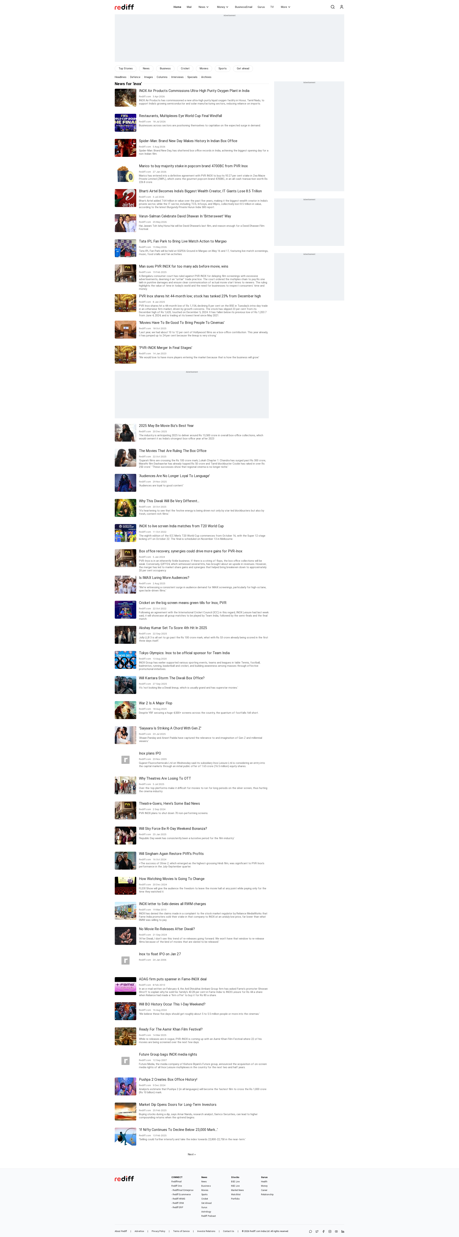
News (202, 7)
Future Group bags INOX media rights (168, 1054)
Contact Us (228, 1231)
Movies (204, 68)
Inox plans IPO (150, 753)
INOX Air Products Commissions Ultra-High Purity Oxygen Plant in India (194, 91)
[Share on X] (317, 1231)
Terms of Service (181, 1231)
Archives (206, 77)
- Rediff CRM (177, 1203)
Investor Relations (206, 1231)
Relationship (267, 1194)
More (284, 7)
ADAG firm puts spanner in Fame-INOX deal (173, 979)
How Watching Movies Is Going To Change (171, 879)
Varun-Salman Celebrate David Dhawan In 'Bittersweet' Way (185, 216)
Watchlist (236, 1194)
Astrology (206, 1211)
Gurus (261, 7)
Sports (223, 68)
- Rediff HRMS (178, 1199)
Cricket (185, 68)
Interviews (177, 77)
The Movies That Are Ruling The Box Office (172, 451)
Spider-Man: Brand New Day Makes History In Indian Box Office (188, 141)
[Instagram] (329, 1231)
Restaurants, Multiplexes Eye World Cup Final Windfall (180, 116)
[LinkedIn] (342, 1231)
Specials (192, 77)
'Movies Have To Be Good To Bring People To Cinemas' (181, 323)
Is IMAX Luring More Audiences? (164, 578)
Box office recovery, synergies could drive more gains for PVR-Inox (191, 551)
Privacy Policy (158, 1231)
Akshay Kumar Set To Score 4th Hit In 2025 (173, 628)
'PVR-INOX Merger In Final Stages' (165, 348)
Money (221, 7)
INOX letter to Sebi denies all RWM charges (172, 904)
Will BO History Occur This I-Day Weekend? (172, 1004)
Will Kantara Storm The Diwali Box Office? (172, 678)
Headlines (120, 77)
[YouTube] (336, 1231)
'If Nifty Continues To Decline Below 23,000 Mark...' (178, 1130)
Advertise (139, 1231)
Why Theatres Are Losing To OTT (165, 778)
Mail (189, 7)
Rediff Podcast (208, 1216)
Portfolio (235, 1199)
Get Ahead (206, 1203)
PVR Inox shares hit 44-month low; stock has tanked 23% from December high (200, 296)
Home (177, 7)
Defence (135, 77)
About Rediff (121, 1231)
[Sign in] (341, 7)
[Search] (332, 7)
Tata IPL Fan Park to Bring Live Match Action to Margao (183, 241)
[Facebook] (323, 1231)
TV (272, 7)
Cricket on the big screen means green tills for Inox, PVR (182, 603)
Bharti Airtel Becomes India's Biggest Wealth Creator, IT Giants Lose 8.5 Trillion (200, 191)
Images (148, 77)
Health (264, 1181)
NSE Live (235, 1186)
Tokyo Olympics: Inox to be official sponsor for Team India (184, 653)
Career (264, 1190)
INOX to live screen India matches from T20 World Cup (181, 526)
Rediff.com (255, 1231)
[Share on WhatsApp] (310, 1231)
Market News (237, 1190)
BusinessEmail (243, 7)
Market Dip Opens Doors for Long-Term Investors (178, 1105)
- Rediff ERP (177, 1207)
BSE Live (235, 1181)
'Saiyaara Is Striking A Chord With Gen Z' (170, 728)
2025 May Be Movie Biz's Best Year (166, 426)
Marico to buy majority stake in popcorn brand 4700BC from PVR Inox (193, 166)
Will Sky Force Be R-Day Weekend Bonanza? (173, 829)
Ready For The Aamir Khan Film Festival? (171, 1029)
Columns (162, 77)
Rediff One (176, 1186)
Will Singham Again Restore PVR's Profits (171, 854)
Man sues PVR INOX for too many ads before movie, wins (183, 266)
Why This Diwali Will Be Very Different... (169, 501)
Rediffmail (176, 1181)
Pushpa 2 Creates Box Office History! (168, 1079)
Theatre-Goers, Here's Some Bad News (169, 803)
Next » (192, 1154)
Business (165, 68)
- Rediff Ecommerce (181, 1194)
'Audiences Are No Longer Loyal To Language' (174, 476)
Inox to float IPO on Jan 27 (160, 954)
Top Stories (126, 68)
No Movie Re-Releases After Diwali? (167, 929)
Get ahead (243, 68)
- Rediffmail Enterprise (182, 1190)
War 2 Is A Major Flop (155, 703)
